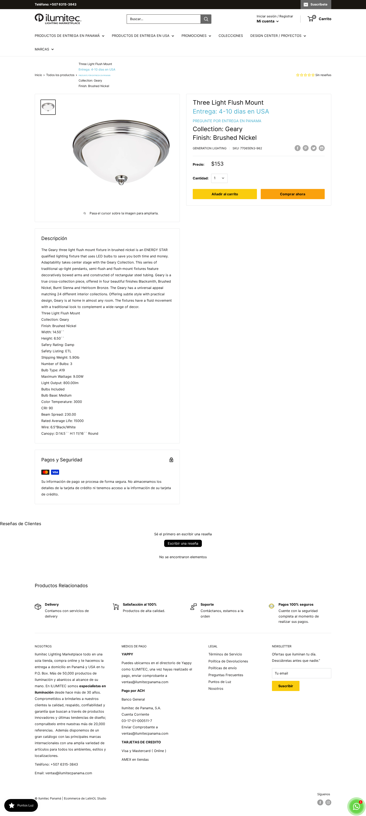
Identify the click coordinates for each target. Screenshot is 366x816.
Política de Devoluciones (228, 661)
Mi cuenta (266, 21)
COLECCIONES (231, 35)
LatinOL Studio (96, 798)
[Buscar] (206, 19)
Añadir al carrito (225, 194)
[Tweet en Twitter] (314, 148)
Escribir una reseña (183, 543)
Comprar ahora (292, 194)
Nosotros (215, 688)
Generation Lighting (209, 148)
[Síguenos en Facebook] (320, 802)
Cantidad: (201, 178)
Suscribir (285, 686)
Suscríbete (319, 4)
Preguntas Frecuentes (225, 675)
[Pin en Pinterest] (306, 148)
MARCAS (42, 49)
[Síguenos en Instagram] (328, 802)
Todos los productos (60, 75)
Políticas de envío (222, 668)
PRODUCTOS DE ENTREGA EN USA (140, 35)
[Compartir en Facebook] (298, 148)
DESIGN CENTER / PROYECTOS (275, 35)
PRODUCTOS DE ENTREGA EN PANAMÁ (67, 35)
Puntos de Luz (219, 682)
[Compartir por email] (322, 148)
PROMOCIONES (194, 35)
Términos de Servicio (225, 654)
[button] (305, 75)
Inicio (38, 75)
